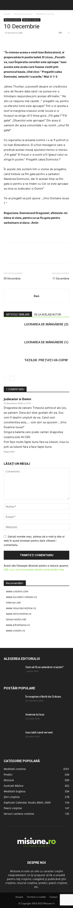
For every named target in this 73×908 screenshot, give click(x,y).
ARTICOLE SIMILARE (18, 314)
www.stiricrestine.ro (18, 613)
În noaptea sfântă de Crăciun (43, 696)
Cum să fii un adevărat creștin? (44, 667)
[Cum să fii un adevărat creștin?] (13, 671)
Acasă (7, 13)
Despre (19, 896)
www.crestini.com (17, 591)
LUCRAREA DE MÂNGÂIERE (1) (46, 342)
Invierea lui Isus (34, 714)
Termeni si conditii (36, 896)
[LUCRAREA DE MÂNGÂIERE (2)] (13, 328)
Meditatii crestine (45, 13)
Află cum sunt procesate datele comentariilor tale (34, 569)
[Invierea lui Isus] (13, 719)
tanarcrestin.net (16, 619)
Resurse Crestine (23, 13)
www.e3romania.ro (18, 625)
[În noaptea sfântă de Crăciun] (13, 701)
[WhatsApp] (33, 41)
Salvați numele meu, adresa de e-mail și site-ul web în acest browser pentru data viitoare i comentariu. (34, 540)
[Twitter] (16, 41)
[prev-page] (6, 378)
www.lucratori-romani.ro (21, 597)
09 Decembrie (12, 278)
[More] (42, 41)
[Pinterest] (24, 41)
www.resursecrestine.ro (21, 608)
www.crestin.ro (15, 630)
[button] (6, 5)
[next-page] (12, 378)
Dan (36, 296)
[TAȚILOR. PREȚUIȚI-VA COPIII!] (13, 364)
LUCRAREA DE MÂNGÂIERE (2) (46, 324)
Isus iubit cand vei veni (39, 732)
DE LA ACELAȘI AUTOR (47, 314)
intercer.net (13, 602)
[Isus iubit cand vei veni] (13, 737)
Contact (53, 896)
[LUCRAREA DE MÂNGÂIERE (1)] (13, 346)
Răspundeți (9, 451)
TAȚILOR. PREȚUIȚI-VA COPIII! (46, 360)
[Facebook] (7, 41)
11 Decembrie (60, 278)
